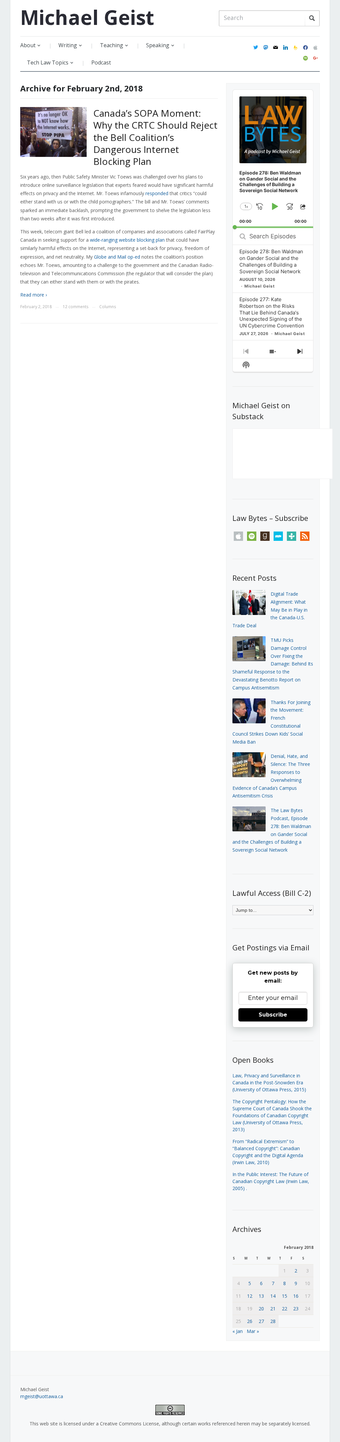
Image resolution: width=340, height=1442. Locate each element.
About (28, 45)
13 (261, 1296)
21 (273, 1308)
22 (284, 1308)
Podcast (101, 62)
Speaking (157, 45)
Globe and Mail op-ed (117, 257)
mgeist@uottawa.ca (41, 1396)
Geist (87, 17)
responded (156, 193)
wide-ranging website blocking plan (127, 240)
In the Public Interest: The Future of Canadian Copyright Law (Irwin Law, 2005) (270, 1181)
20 (261, 1308)
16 (295, 1296)
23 (295, 1308)
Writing (67, 45)
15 (284, 1296)
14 (273, 1296)
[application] (273, 159)
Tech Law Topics (47, 62)
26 (249, 1321)
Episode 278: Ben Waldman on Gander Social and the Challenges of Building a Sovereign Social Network (271, 261)
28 (273, 1321)
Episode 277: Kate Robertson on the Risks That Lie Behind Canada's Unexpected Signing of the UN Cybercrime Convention (271, 312)
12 (249, 1296)
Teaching (111, 45)
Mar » (253, 1331)
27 (261, 1321)
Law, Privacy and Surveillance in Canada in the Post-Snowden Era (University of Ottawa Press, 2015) (269, 1082)
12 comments (75, 306)
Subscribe (273, 1015)
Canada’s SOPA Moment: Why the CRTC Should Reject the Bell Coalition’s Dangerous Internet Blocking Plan (155, 137)
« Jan (237, 1331)
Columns (107, 306)
